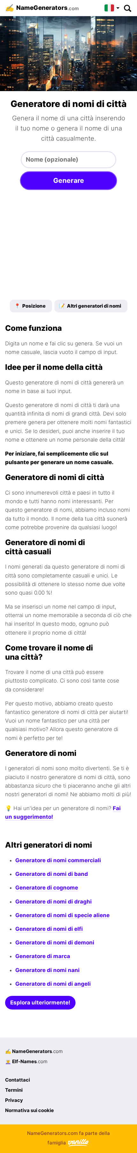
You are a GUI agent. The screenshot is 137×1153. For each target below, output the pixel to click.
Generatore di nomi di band (51, 874)
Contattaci (17, 1080)
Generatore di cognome (46, 887)
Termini (14, 1090)
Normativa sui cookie (29, 1110)
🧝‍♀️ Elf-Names (26, 1061)
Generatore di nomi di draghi (53, 901)
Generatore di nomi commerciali (58, 860)
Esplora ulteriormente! (40, 1002)
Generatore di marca (42, 956)
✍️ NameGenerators (34, 1051)
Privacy (14, 1100)
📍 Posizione (30, 306)
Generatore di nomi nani (47, 970)
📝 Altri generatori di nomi (90, 306)
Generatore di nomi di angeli (53, 984)
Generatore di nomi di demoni (54, 942)
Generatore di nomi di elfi (49, 929)
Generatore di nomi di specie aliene (62, 915)
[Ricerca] (127, 8)
